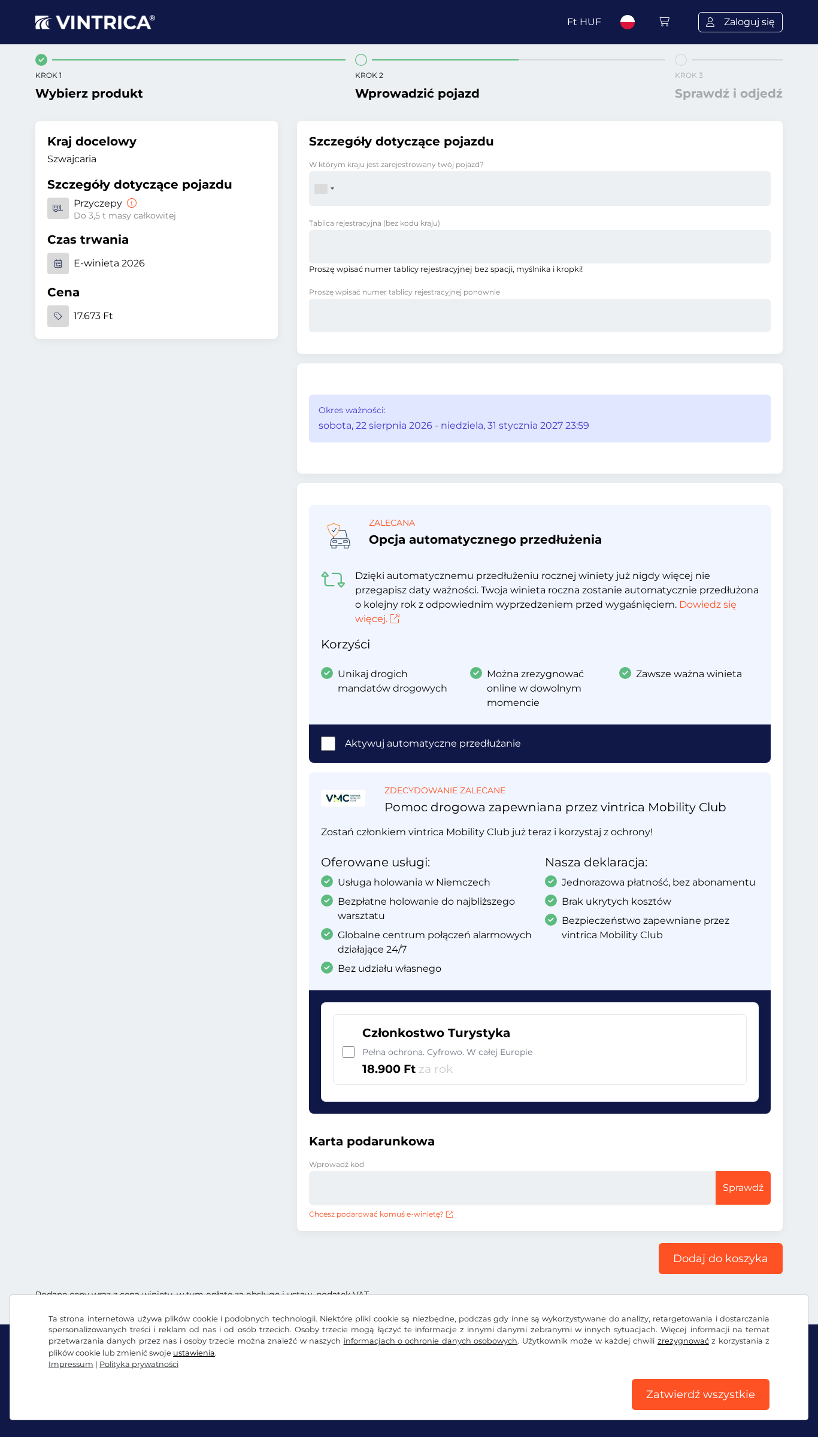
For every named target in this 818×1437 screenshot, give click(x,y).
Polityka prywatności (138, 1364)
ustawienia (194, 1352)
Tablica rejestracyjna (374, 223)
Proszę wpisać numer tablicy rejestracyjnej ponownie (404, 291)
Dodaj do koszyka (720, 1258)
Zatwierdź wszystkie (700, 1394)
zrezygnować (683, 1340)
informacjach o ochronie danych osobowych (431, 1340)
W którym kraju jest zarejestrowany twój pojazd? (396, 164)
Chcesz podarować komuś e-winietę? (376, 1213)
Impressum (71, 1364)
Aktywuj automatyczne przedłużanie (433, 743)
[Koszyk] (664, 22)
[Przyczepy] (131, 203)
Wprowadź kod (336, 1164)
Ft (584, 22)
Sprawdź (743, 1187)
